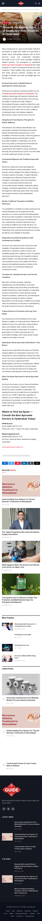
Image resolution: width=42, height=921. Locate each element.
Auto (13, 911)
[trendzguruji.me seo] (7, 647)
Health (6, 22)
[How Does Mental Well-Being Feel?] (7, 658)
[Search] (39, 3)
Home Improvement (21, 913)
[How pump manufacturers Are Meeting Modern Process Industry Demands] (21, 684)
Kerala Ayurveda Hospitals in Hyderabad (19, 94)
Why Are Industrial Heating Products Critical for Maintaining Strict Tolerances (26, 891)
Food (5, 913)
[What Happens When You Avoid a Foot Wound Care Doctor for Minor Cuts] (21, 551)
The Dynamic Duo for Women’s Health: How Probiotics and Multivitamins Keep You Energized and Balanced (19, 600)
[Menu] (3, 3)
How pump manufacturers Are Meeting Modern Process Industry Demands (27, 824)
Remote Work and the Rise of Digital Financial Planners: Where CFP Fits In (26, 866)
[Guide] (21, 3)
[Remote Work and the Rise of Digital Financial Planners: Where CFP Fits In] (7, 866)
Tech (38, 913)
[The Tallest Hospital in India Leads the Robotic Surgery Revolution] (21, 518)
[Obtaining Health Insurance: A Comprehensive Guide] (7, 626)
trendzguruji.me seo (21, 645)
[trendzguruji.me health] (7, 637)
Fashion (35, 911)
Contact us (19, 916)
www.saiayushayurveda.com (12, 447)
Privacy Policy (29, 916)
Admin (10, 39)
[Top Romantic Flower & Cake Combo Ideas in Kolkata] (21, 750)
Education (28, 911)
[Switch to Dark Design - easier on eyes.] (36, 3)
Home (3, 9)
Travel (12, 916)
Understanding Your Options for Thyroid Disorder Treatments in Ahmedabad (26, 836)
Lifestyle (32, 913)
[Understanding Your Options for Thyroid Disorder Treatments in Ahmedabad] (21, 486)
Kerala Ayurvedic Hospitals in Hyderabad (17, 65)
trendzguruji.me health (22, 634)
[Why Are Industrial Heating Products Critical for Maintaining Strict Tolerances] (7, 891)
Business (19, 911)
